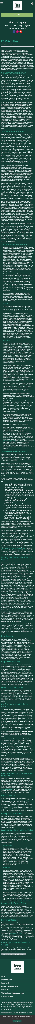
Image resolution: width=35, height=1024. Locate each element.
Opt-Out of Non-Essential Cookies (13, 954)
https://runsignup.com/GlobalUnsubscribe (13, 548)
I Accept (17, 1021)
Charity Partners (6, 979)
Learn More (19, 1018)
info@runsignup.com (9, 441)
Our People (5, 990)
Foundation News (7, 996)
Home (3, 976)
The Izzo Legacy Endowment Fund (12, 993)
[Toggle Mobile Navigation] (1, 3)
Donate (17, 15)
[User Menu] (32, 3)
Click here (4, 1013)
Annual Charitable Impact (9, 986)
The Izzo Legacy (17, 22)
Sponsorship (5, 983)
